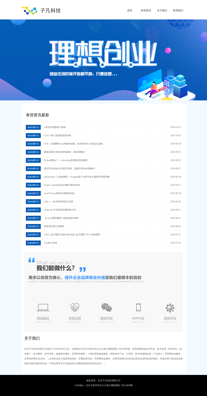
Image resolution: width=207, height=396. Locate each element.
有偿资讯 (146, 10)
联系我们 (178, 10)
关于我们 (162, 10)
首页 (129, 10)
